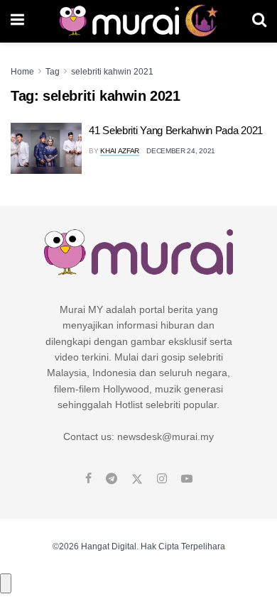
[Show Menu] (17, 21)
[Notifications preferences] (5, 583)
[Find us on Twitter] (137, 479)
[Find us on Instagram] (162, 479)
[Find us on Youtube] (186, 479)
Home (22, 72)
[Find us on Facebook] (88, 479)
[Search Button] (259, 21)
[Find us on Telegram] (111, 479)
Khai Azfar (119, 151)
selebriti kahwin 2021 (112, 72)
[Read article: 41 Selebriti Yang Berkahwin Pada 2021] (46, 148)
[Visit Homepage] (138, 21)
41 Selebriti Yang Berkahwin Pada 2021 (176, 130)
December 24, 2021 (180, 151)
